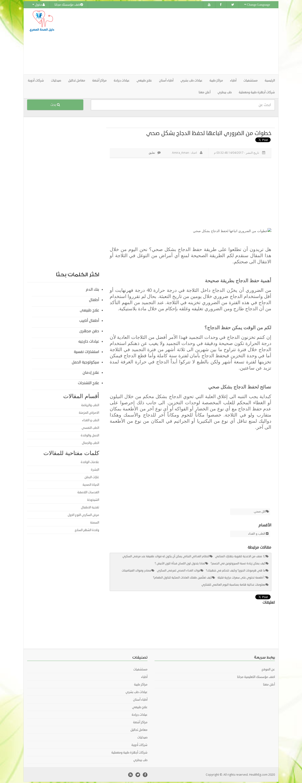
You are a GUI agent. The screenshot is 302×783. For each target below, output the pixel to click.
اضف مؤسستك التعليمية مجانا (256, 677)
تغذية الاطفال (90, 507)
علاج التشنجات (88, 383)
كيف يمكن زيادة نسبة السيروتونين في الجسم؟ (238, 564)
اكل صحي (260, 512)
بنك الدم (92, 289)
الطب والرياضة (90, 405)
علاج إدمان (91, 372)
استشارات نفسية (86, 351)
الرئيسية (270, 80)
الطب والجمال (90, 443)
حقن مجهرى (89, 331)
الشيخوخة (93, 500)
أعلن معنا (204, 92)
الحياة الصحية (91, 485)
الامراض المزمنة (89, 413)
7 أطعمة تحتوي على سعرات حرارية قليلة (242, 578)
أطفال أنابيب (89, 320)
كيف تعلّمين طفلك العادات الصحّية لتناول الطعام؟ (182, 578)
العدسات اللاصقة (88, 492)
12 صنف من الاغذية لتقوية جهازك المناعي (240, 556)
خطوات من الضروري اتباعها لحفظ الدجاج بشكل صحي (208, 133)
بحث (53, 104)
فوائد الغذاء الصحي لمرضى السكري (179, 571)
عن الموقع (268, 669)
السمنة (94, 522)
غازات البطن (91, 477)
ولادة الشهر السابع (87, 530)
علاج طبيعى (89, 310)
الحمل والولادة (90, 435)
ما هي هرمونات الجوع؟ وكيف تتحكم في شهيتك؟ (236, 571)
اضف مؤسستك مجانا (67, 5)
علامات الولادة (90, 462)
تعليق (152, 153)
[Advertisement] (177, 41)
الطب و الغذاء (256, 534)
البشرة (95, 470)
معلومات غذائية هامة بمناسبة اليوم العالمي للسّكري (233, 585)
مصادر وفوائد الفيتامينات (136, 571)
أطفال (94, 299)
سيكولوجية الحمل (85, 362)
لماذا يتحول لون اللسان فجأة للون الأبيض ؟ (180, 564)
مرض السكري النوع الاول (83, 515)
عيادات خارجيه (88, 341)
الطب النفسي (90, 428)
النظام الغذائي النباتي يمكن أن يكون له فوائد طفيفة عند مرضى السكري (166, 556)
